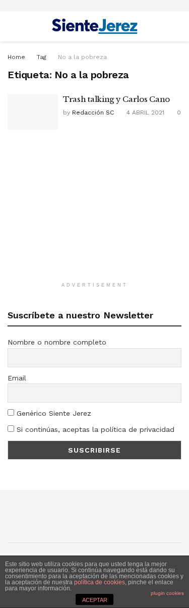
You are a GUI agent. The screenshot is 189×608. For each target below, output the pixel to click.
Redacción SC (93, 112)
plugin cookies (167, 593)
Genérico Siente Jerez (52, 413)
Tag (41, 57)
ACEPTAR (94, 600)
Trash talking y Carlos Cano (116, 99)
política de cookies (99, 582)
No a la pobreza (82, 57)
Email (17, 378)
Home (16, 57)
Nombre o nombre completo (57, 342)
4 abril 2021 (144, 112)
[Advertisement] (94, 210)
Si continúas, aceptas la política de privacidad (94, 429)
